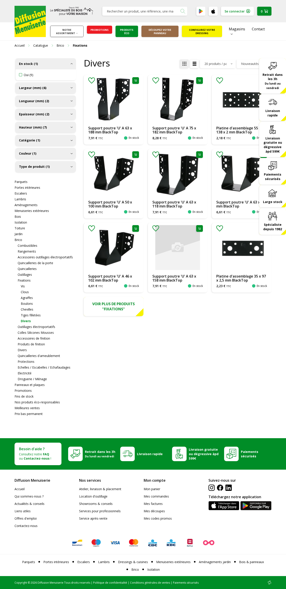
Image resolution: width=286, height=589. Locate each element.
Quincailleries (27, 269)
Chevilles (27, 309)
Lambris (20, 199)
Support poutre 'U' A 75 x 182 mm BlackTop (174, 130)
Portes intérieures (27, 187)
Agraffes (27, 298)
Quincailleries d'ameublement (39, 356)
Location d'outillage (93, 496)
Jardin (19, 234)
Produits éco (126, 31)
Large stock (272, 202)
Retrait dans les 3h (273, 81)
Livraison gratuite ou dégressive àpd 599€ (272, 145)
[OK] (182, 11)
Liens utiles (23, 511)
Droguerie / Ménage (32, 379)
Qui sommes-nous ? (29, 496)
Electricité (25, 373)
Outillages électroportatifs (36, 327)
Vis (23, 286)
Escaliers (21, 193)
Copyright (21, 583)
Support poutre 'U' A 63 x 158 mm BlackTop (174, 278)
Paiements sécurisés (272, 176)
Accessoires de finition (34, 338)
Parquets (21, 182)
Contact (258, 29)
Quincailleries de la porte (35, 263)
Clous (25, 292)
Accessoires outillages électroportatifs (45, 257)
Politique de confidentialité (110, 583)
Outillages (25, 274)
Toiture (20, 228)
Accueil (20, 489)
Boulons (27, 303)
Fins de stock (24, 396)
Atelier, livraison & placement (100, 489)
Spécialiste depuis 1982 (272, 227)
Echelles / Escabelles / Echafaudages (44, 367)
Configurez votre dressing (202, 31)
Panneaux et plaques (30, 385)
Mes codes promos (158, 518)
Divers (26, 321)
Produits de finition (31, 344)
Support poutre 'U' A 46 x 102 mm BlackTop (110, 278)
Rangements (27, 251)
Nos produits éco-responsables (37, 402)
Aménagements (26, 205)
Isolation (21, 222)
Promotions (99, 29)
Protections (26, 361)
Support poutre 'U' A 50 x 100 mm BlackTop (110, 204)
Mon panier (152, 489)
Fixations (24, 280)
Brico (18, 240)
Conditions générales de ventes (150, 583)
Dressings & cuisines (133, 562)
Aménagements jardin (215, 562)
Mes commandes (156, 496)
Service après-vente (93, 518)
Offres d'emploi (26, 518)
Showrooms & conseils (96, 504)
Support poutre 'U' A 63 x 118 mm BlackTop (174, 204)
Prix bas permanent (29, 414)
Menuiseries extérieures (32, 211)
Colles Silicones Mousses (36, 332)
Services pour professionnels (100, 511)
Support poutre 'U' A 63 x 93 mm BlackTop (240, 204)
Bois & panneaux (251, 562)
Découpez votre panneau (160, 31)
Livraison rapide (272, 113)
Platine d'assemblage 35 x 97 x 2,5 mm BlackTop (241, 278)
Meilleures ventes (27, 408)
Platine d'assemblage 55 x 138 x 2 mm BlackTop (238, 130)
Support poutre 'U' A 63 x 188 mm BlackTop (110, 130)
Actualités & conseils (29, 504)
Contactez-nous (26, 526)
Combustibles (27, 245)
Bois (18, 216)
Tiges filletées (31, 315)
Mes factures (153, 504)
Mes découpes (154, 511)
